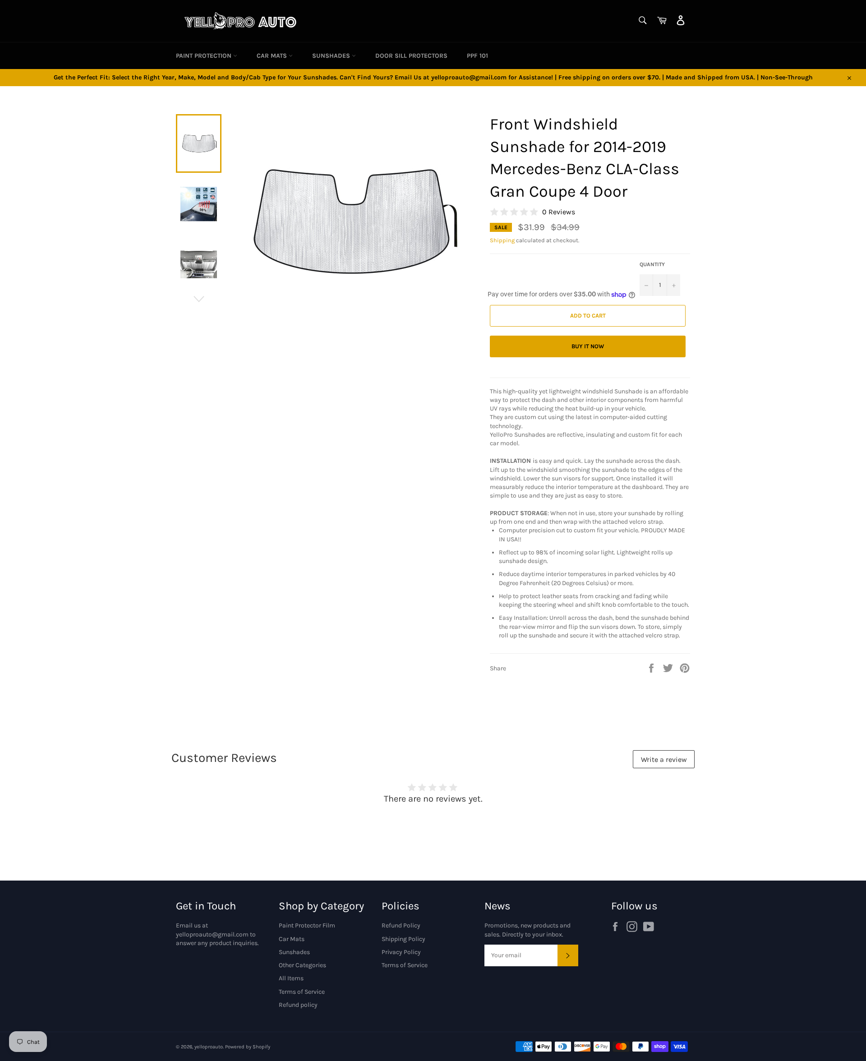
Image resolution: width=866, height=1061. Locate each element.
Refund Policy (401, 925)
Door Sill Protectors (411, 56)
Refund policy (298, 1005)
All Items (291, 978)
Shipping (502, 240)
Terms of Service (302, 992)
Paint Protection (204, 56)
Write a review (664, 759)
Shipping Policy (403, 939)
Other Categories (302, 965)
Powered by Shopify (247, 1047)
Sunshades (332, 56)
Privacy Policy (401, 952)
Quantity (652, 264)
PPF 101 (477, 56)
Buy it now (587, 346)
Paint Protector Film (307, 925)
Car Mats (273, 56)
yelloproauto (208, 1047)
